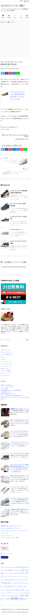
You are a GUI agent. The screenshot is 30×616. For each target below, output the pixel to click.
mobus (26, 567)
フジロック (5, 593)
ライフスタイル (5, 375)
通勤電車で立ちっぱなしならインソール (11, 526)
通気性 (22, 599)
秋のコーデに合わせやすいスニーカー (11, 528)
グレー (11, 583)
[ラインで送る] (18, 73)
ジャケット (11, 586)
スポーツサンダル (5, 350)
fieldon (26, 139)
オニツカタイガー (24, 134)
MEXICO (26, 136)
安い (23, 595)
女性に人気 (18, 595)
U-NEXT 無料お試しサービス (8, 393)
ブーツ (2, 356)
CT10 (5, 567)
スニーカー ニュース (6, 373)
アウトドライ (6, 573)
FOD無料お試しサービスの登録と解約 (11, 390)
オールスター (10, 580)
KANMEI (22, 567)
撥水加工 (8, 599)
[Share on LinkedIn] (14, 149)
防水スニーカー (5, 368)
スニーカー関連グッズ (6, 354)
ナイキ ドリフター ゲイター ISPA (19, 453)
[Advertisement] (15, 40)
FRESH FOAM (9, 567)
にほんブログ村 (5, 129)
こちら (24, 331)
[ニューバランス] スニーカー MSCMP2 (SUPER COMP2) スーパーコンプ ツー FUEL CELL (19, 466)
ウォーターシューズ (20, 576)
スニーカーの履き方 (6, 370)
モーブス (22, 593)
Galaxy (14, 567)
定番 (26, 596)
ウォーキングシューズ (6, 352)
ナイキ (18, 134)
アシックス (13, 134)
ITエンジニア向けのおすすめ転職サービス (12, 395)
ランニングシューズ (6, 361)
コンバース (18, 583)
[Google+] (10, 73)
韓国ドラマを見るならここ (8, 385)
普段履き (15, 598)
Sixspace (15, 570)
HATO (17, 567)
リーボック (9, 596)
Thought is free (24, 612)
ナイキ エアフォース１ (16, 442)
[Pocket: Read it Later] (22, 149)
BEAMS (2, 567)
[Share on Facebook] (6, 73)
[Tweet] (2, 73)
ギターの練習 (4, 388)
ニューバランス (15, 590)
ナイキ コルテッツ (15, 229)
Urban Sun (19, 570)
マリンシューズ (17, 593)
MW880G (5, 570)
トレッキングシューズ (6, 363)
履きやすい (3, 599)
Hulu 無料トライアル (6, 392)
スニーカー (6, 134)
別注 (15, 595)
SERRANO (10, 570)
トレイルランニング (6, 366)
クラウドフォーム (20, 580)
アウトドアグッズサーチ (7, 386)
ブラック (10, 593)
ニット (4, 590)
